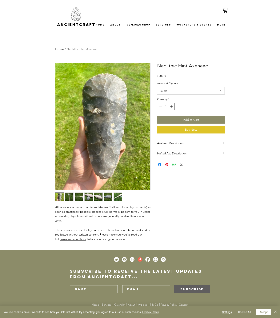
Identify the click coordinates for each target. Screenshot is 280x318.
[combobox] (191, 90)
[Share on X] (181, 164)
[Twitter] (116, 259)
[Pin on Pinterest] (167, 164)
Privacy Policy (168, 304)
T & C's (154, 304)
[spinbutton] (165, 106)
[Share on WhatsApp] (174, 164)
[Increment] (171, 106)
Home (59, 49)
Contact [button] (183, 304)
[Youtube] (124, 259)
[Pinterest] (163, 259)
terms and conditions (73, 239)
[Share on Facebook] (159, 164)
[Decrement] (160, 106)
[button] (225, 10)
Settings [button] (227, 312)
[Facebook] (147, 259)
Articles (142, 304)
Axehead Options (168, 83)
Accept (263, 312)
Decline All (244, 312)
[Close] (275, 312)
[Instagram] (155, 259)
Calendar (119, 304)
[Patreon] (140, 259)
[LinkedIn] (132, 259)
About (132, 304)
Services (106, 304)
